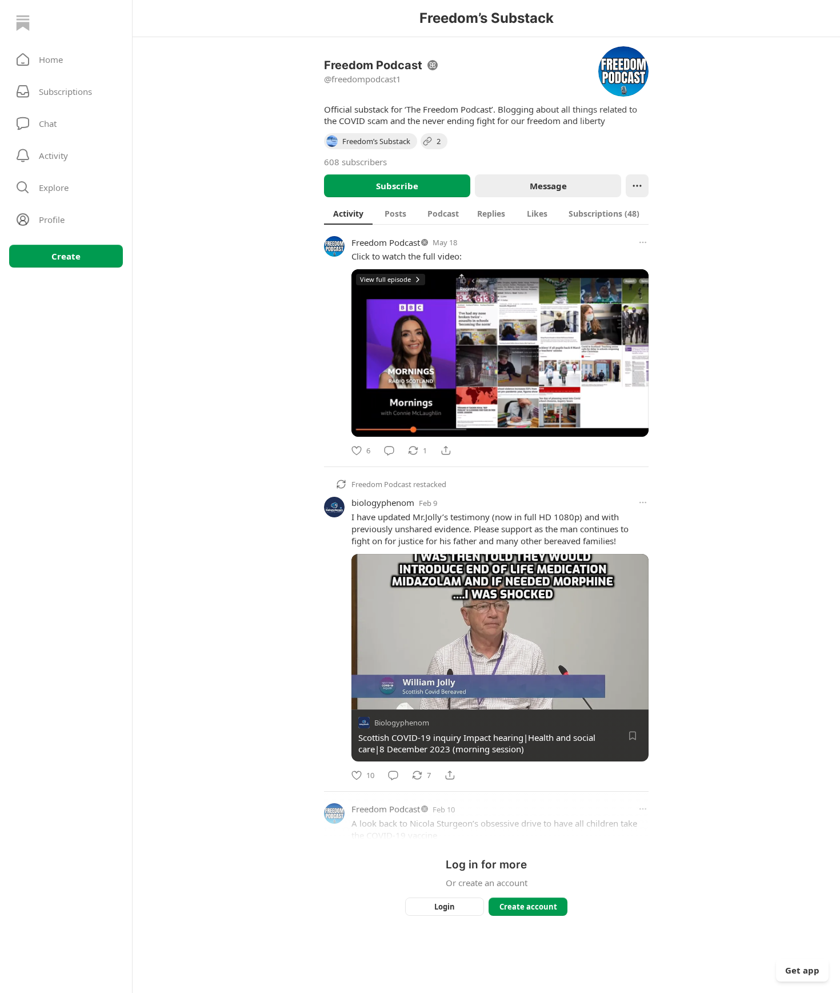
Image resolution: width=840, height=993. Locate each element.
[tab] (348, 213)
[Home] (23, 23)
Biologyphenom (401, 722)
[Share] (445, 450)
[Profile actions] (637, 185)
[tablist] (486, 213)
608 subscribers (355, 162)
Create (66, 256)
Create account (528, 907)
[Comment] (389, 450)
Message (548, 186)
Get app (802, 970)
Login (444, 907)
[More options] (643, 242)
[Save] (632, 736)
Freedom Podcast (385, 242)
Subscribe (397, 186)
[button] (66, 59)
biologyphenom (382, 502)
